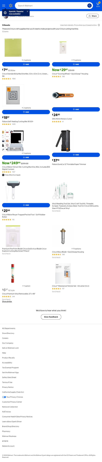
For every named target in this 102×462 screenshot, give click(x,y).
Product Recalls (8, 358)
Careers (5, 338)
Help (4, 353)
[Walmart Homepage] (10, 5)
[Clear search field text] (86, 5)
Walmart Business (9, 436)
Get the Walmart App (10, 372)
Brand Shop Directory (10, 426)
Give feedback (51, 317)
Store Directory (8, 333)
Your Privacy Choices (15, 397)
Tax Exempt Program (10, 367)
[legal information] (99, 25)
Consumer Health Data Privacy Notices (17, 416)
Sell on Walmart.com (10, 348)
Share (94, 16)
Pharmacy (6, 431)
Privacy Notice (7, 387)
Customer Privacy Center (12, 402)
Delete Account (8, 446)
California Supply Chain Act (13, 392)
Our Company (7, 343)
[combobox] (54, 5)
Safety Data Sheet (9, 377)
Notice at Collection (10, 407)
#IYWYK (5, 441)
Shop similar (7, 301)
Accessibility (7, 363)
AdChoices (6, 412)
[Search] (89, 5)
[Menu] (4, 5)
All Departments (8, 328)
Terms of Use (7, 382)
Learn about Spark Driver (12, 421)
